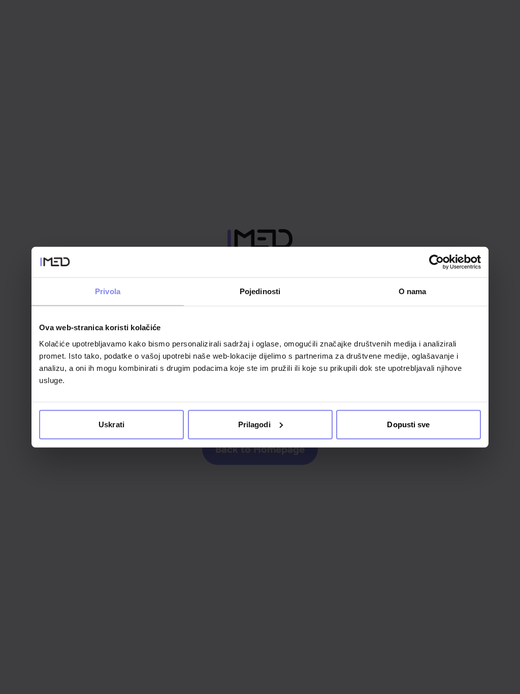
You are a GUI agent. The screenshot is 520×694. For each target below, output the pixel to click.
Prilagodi (254, 424)
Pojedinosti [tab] (260, 291)
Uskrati (111, 424)
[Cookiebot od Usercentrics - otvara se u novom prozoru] (436, 262)
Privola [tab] (107, 291)
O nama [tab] (413, 291)
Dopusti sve (408, 424)
